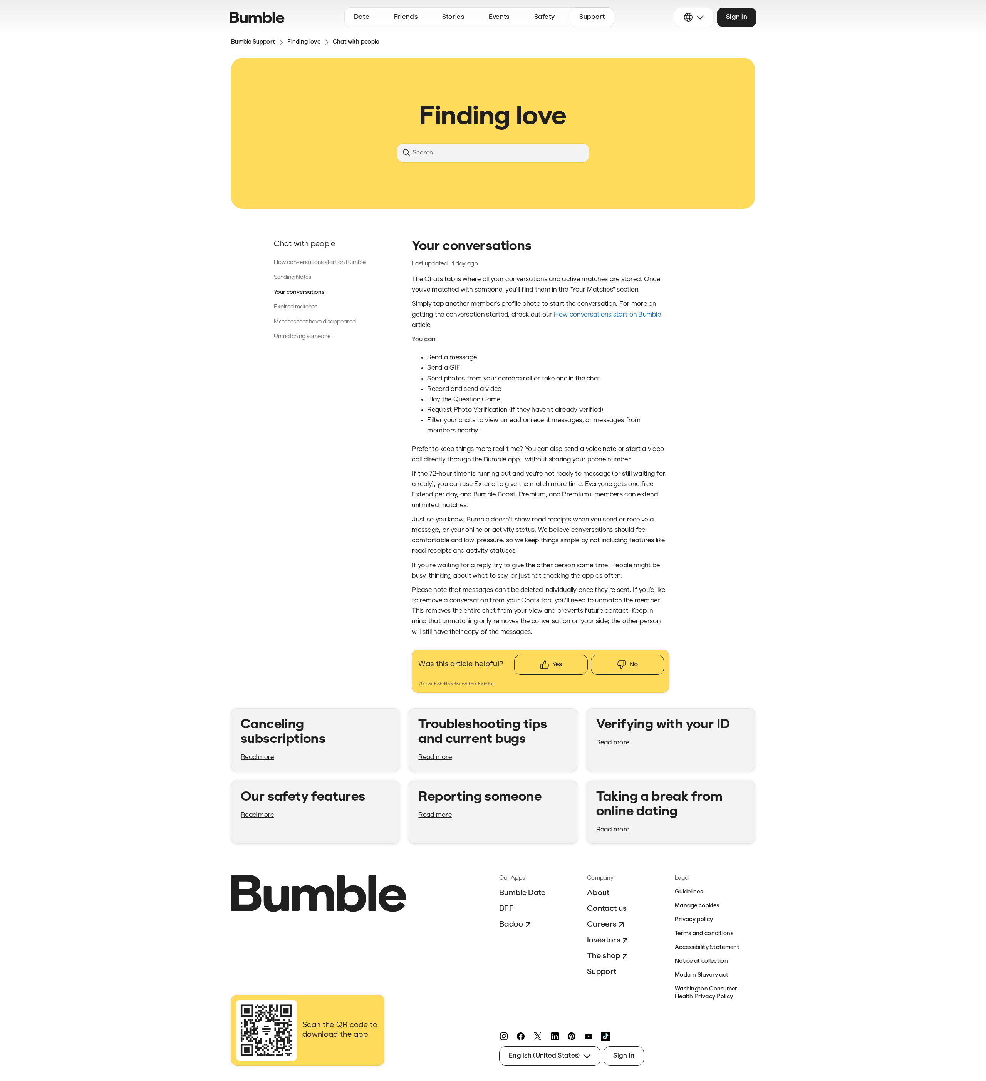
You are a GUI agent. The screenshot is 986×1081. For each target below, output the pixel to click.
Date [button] (361, 17)
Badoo (511, 924)
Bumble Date (522, 893)
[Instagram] (503, 1036)
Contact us (607, 909)
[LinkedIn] (554, 1036)
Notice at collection (701, 961)
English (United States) (544, 1056)
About (598, 893)
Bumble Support (253, 42)
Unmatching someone (302, 337)
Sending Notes (292, 277)
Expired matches (295, 307)
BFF (506, 909)
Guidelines (689, 892)
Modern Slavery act (701, 975)
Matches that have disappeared (315, 322)
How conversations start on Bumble (320, 263)
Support (601, 972)
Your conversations (299, 292)
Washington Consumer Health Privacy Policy (706, 993)
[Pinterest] (571, 1036)
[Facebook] (520, 1036)
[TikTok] (605, 1036)
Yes (557, 664)
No (633, 664)
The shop (603, 956)
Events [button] (499, 17)
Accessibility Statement (707, 947)
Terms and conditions (704, 934)
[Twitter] (537, 1036)
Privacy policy (694, 920)
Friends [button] (406, 17)
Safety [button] (544, 17)
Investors (603, 940)
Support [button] (592, 17)
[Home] (257, 17)
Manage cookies (697, 906)
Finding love (303, 42)
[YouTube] (588, 1036)
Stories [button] (453, 17)
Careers (602, 924)
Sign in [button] (736, 17)
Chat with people (356, 42)
